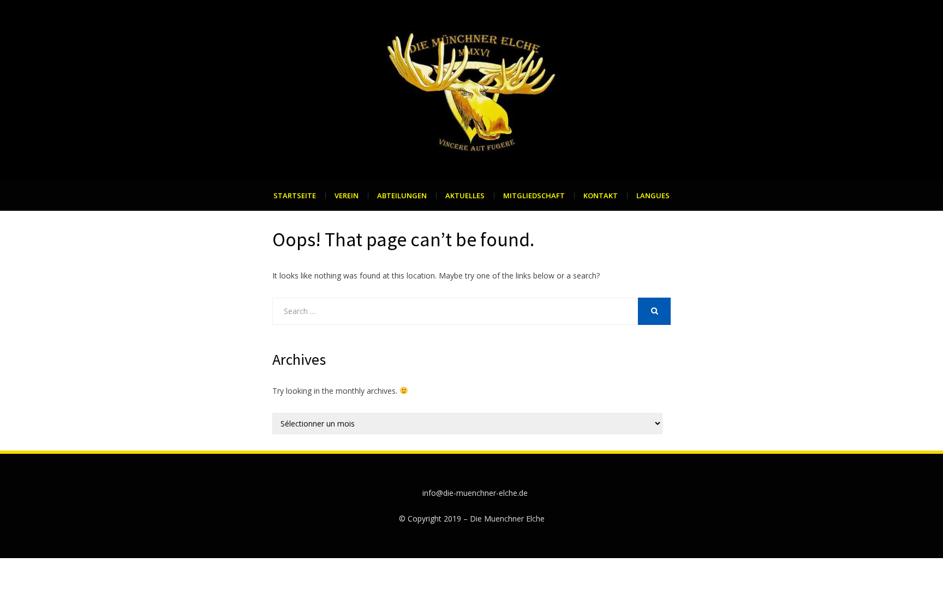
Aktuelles (465, 195)
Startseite (294, 195)
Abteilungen (402, 195)
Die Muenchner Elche (507, 518)
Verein (347, 195)
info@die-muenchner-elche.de (475, 493)
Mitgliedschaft (534, 195)
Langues (653, 195)
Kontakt (600, 195)
